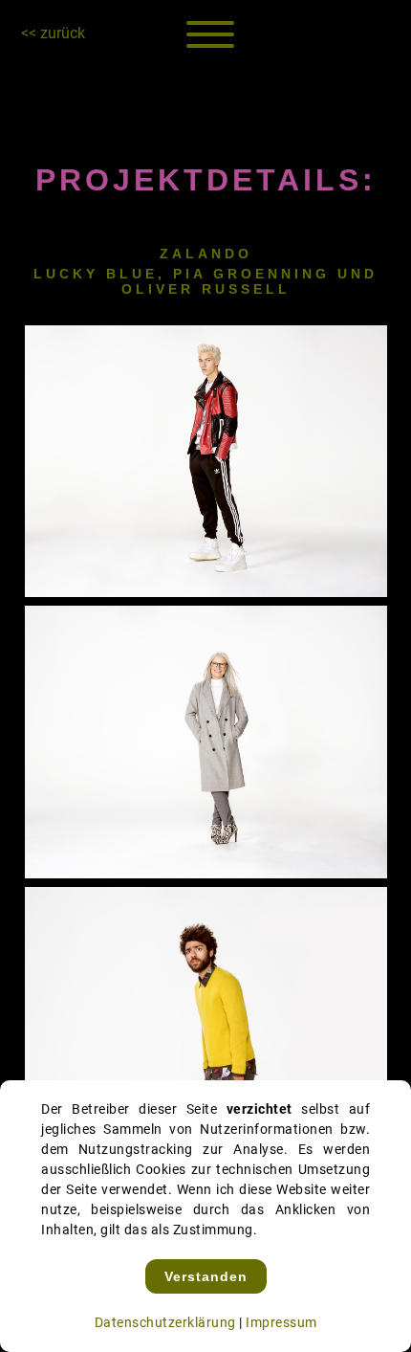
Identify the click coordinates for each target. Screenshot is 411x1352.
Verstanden (206, 1276)
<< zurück (53, 33)
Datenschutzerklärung (165, 1322)
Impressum (281, 1322)
